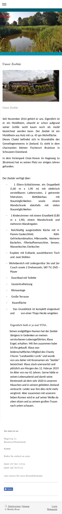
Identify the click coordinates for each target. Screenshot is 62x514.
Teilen (9, 489)
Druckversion (14, 506)
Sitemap (25, 506)
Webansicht (52, 509)
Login (54, 506)
